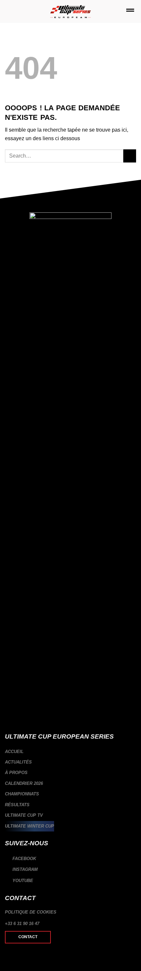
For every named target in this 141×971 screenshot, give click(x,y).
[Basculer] (133, 784)
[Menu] (130, 11)
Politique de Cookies (30, 912)
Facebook (23, 858)
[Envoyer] (129, 155)
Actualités (18, 762)
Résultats (17, 804)
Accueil (14, 751)
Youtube (22, 880)
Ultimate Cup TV (24, 815)
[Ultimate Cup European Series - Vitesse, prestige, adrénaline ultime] (70, 11)
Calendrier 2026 (24, 783)
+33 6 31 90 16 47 (22, 923)
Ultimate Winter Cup (29, 826)
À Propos (16, 772)
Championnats (22, 793)
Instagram (24, 869)
